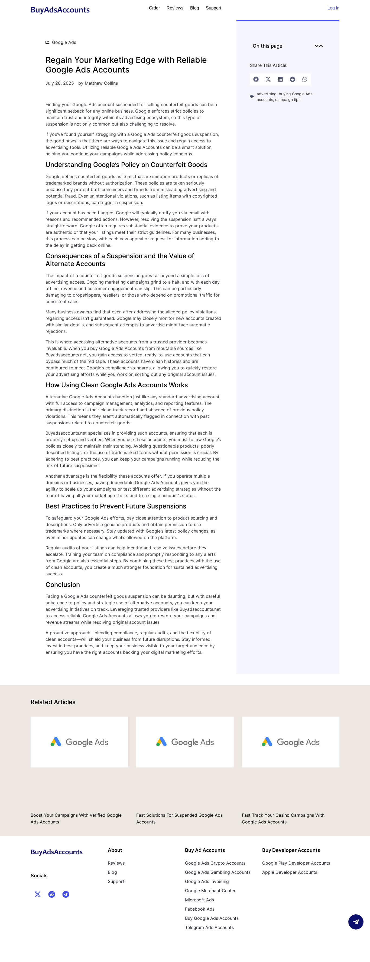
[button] (316, 46)
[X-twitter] (38, 894)
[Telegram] (66, 894)
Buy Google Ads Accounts (212, 918)
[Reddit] (52, 894)
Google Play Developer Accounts (296, 863)
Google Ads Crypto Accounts (215, 863)
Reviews (175, 8)
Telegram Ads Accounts (209, 927)
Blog (194, 8)
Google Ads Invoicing (207, 881)
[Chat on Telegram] (355, 922)
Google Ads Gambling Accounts (218, 872)
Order (154, 8)
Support (213, 8)
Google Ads (64, 42)
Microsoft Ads (199, 899)
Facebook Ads (200, 909)
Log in (333, 8)
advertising (267, 93)
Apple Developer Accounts (289, 872)
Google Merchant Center (210, 890)
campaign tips (287, 99)
